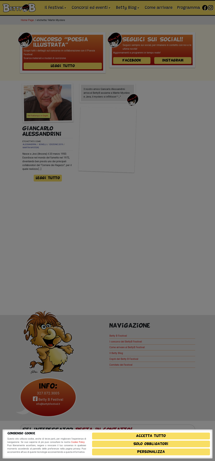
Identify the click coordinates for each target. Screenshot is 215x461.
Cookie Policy (78, 442)
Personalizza (151, 452)
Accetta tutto (151, 436)
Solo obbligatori (151, 444)
